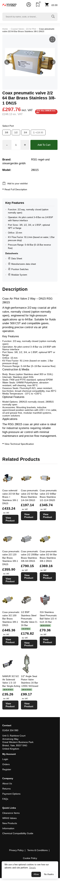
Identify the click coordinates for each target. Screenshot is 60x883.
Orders (6, 764)
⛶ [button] (52, 39)
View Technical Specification (19, 444)
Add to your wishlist (17, 183)
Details (32, 867)
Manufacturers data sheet (23, 264)
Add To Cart (44, 144)
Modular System (19, 275)
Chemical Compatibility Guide (17, 833)
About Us (7, 783)
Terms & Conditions (37, 850)
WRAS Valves (9, 818)
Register (6, 769)
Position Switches (20, 269)
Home (5, 29)
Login (5, 759)
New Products (9, 823)
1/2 (16, 132)
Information (8, 828)
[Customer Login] (28, 5)
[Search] (53, 17)
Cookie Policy (30, 858)
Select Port (8, 126)
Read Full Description (15, 189)
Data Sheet (16, 258)
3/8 (6, 132)
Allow (36, 874)
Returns (6, 788)
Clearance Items (11, 813)
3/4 (25, 132)
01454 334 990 (10, 730)
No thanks (49, 874)
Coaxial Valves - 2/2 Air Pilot (23, 29)
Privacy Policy (16, 850)
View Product (10, 519)
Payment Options (11, 793)
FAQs (5, 799)
